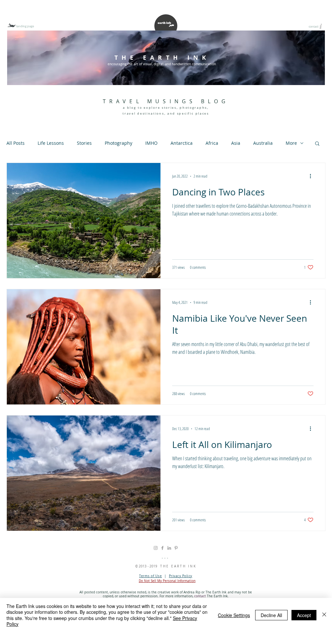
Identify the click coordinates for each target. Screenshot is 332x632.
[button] (317, 144)
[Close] (324, 615)
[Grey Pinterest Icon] (176, 548)
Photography (118, 143)
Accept (304, 615)
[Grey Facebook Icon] (162, 548)
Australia (263, 143)
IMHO (151, 143)
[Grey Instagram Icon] (155, 548)
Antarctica (182, 143)
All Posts (15, 143)
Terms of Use (150, 576)
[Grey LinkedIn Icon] (169, 548)
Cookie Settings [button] (234, 615)
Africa (212, 143)
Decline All (271, 615)
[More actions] (312, 176)
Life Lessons (51, 143)
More (291, 143)
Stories (84, 143)
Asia (235, 143)
